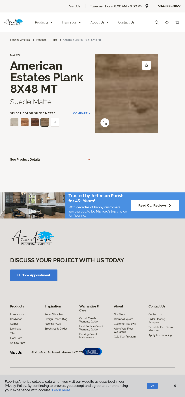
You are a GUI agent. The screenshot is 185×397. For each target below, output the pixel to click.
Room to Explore (123, 319)
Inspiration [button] (69, 22)
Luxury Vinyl (17, 314)
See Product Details (25, 159)
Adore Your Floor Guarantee (123, 330)
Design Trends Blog (56, 319)
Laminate (15, 328)
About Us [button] (98, 22)
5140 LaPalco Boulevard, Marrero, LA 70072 (57, 352)
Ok (152, 385)
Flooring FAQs (53, 323)
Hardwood (16, 319)
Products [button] (41, 22)
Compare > (81, 113)
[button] (156, 22)
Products (41, 39)
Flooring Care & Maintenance (88, 336)
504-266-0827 (169, 6)
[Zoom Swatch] (104, 122)
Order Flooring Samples (157, 321)
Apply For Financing (160, 335)
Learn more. (61, 390)
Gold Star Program (125, 336)
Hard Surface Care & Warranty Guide (91, 328)
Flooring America (20, 39)
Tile (55, 39)
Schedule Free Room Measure (161, 329)
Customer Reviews (125, 323)
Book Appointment (36, 275)
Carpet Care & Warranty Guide (88, 320)
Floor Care (16, 338)
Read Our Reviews (152, 205)
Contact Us (126, 22)
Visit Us (74, 6)
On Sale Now (17, 342)
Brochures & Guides (56, 328)
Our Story (119, 314)
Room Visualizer (54, 314)
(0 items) (177, 22)
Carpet (14, 323)
